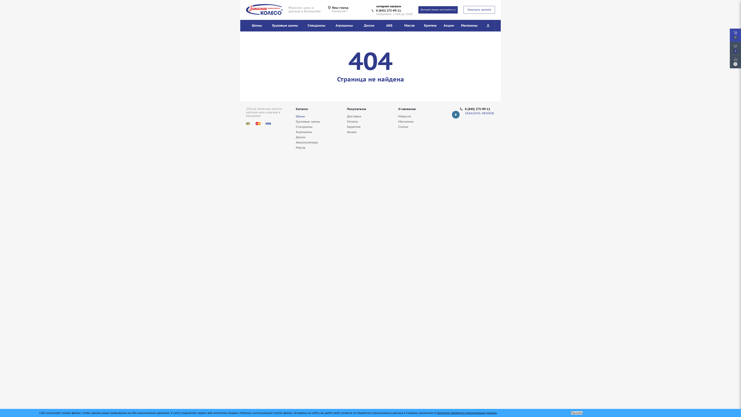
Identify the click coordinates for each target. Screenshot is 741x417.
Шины (300, 116)
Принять (576, 413)
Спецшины (304, 127)
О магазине (407, 109)
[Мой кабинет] (488, 25)
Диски (300, 137)
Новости (404, 116)
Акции (351, 132)
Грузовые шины (308, 121)
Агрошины (304, 132)
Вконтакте (456, 115)
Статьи (403, 127)
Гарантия (353, 127)
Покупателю (356, 109)
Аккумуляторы (307, 142)
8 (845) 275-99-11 (388, 10)
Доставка (354, 116)
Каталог (302, 109)
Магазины (406, 121)
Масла (300, 147)
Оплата (352, 121)
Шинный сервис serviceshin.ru (438, 9)
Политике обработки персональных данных (467, 413)
